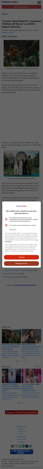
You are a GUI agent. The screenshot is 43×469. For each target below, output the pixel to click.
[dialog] (21, 234)
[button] (21, 229)
